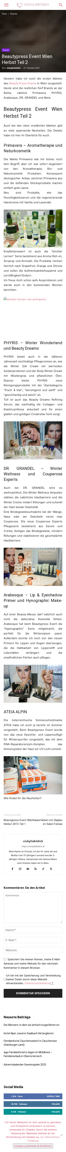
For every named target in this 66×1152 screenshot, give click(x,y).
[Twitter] (52, 869)
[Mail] (29, 869)
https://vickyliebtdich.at (33, 846)
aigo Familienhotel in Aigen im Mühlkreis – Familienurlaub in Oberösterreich (28, 1054)
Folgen (56, 1104)
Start (4, 13)
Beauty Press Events (23, 83)
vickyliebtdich (14, 67)
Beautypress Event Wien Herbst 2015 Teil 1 (18, 822)
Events (13, 13)
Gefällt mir (53, 1096)
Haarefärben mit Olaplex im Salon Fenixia (47, 822)
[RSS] (37, 869)
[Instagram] (22, 869)
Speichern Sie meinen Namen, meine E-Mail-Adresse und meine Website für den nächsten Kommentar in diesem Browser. (32, 963)
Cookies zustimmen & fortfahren (33, 1145)
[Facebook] (14, 869)
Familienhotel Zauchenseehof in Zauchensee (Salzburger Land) (30, 1042)
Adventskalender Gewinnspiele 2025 (25, 1064)
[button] (6, 5)
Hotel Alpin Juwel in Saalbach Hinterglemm (29, 1033)
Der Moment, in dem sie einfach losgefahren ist (31, 1024)
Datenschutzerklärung (38, 983)
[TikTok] (45, 869)
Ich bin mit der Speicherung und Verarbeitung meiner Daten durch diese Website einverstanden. (33, 979)
